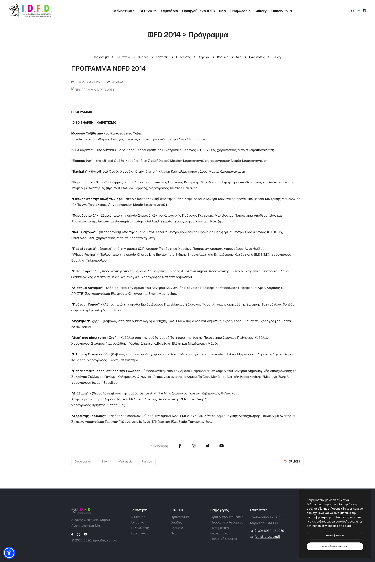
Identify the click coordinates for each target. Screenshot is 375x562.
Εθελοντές (183, 57)
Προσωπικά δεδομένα (227, 522)
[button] (9, 553)
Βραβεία (223, 57)
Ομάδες (143, 57)
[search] (352, 11)
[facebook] (72, 534)
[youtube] (85, 534)
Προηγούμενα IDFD (198, 11)
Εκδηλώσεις (257, 57)
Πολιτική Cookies (223, 539)
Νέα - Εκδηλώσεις (235, 11)
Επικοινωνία (281, 11)
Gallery (260, 11)
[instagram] (78, 534)
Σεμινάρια (169, 11)
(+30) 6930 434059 (269, 531)
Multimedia (125, 461)
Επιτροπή (162, 57)
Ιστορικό (137, 522)
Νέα (239, 57)
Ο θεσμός (138, 517)
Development (83, 461)
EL (363, 11)
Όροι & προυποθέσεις (226, 517)
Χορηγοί (204, 57)
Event (105, 461)
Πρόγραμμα (101, 57)
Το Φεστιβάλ (123, 11)
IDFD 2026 (148, 11)
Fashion (147, 461)
